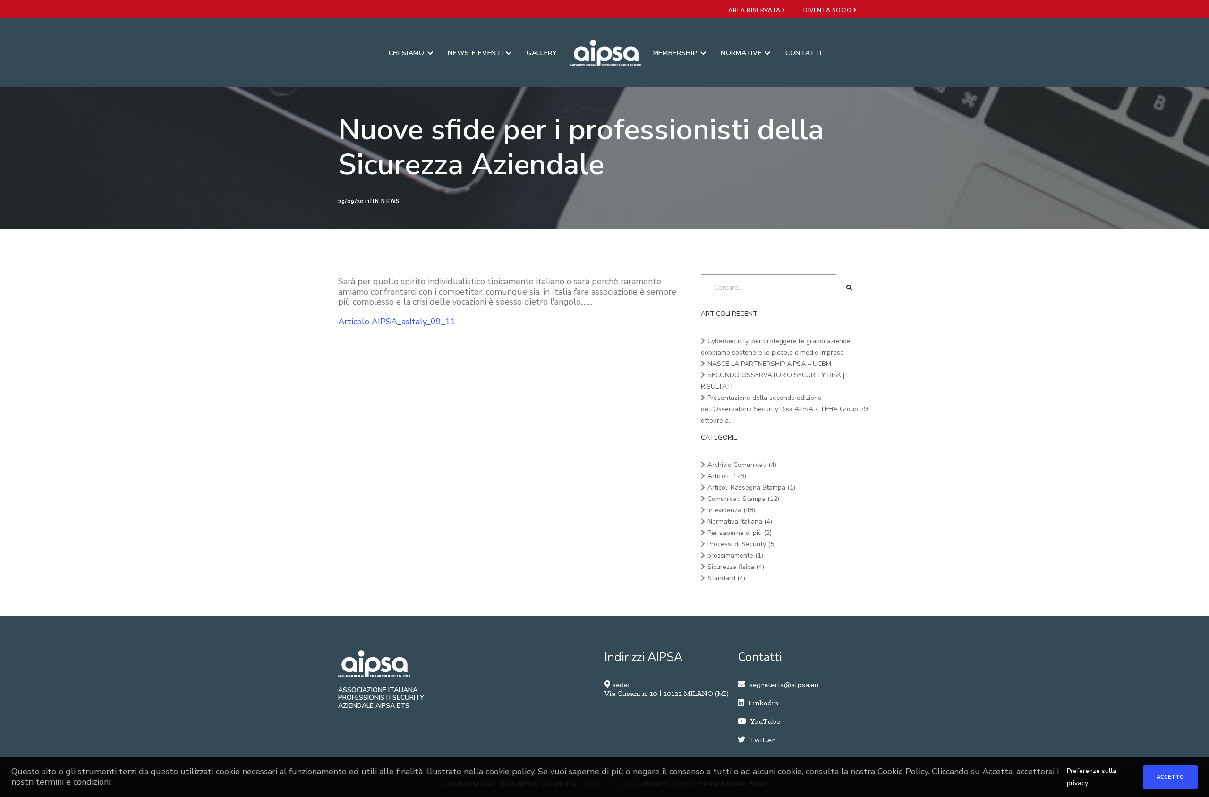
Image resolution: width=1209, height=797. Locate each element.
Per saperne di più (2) (739, 532)
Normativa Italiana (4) (739, 521)
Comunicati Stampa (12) (743, 498)
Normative (741, 53)
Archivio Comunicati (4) (741, 464)
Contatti (803, 53)
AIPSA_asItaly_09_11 (414, 321)
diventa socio (828, 10)
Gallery (542, 53)
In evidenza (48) (731, 510)
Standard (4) (726, 578)
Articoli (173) (726, 476)
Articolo (355, 321)
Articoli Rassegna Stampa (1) (751, 487)
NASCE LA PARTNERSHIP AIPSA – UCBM (769, 363)
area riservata (755, 10)
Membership (675, 53)
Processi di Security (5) (741, 544)
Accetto (1170, 776)
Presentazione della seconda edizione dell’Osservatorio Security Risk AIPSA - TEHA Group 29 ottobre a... (784, 409)
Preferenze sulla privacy (1091, 777)
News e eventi (475, 53)
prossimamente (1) (735, 555)
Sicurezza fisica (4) (735, 566)
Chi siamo (407, 53)
